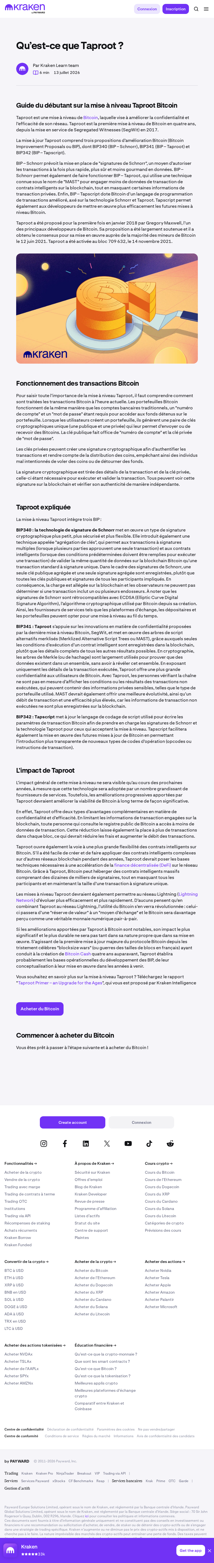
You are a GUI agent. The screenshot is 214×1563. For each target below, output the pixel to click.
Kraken (27, 1473)
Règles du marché (96, 1436)
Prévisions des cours (163, 1230)
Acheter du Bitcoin (91, 1270)
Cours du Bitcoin (159, 1172)
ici (87, 1516)
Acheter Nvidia (158, 1270)
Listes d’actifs (87, 1215)
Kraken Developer (91, 1194)
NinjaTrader (65, 1473)
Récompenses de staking (27, 1223)
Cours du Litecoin (160, 1215)
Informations (123, 1436)
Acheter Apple (158, 1284)
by (16, 1461)
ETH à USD (13, 1277)
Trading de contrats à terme (29, 1194)
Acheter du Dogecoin (94, 1284)
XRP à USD (14, 1284)
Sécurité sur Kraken (92, 1172)
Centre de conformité (21, 1436)
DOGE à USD (15, 1306)
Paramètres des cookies (116, 1429)
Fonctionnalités (20, 1163)
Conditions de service (62, 1436)
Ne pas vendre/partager (156, 1429)
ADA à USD (14, 1313)
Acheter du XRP (89, 1292)
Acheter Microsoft (161, 1306)
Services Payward (35, 1481)
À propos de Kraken (94, 1163)
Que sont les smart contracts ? (102, 1361)
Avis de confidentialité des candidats (165, 1436)
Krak (149, 1481)
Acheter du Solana (91, 1306)
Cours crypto (158, 1163)
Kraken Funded (18, 1244)
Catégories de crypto (164, 1223)
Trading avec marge (22, 1186)
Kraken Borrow (17, 1237)
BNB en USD (15, 1292)
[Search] (196, 9)
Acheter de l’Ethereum (95, 1277)
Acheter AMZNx (18, 1383)
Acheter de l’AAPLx (21, 1368)
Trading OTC (15, 1201)
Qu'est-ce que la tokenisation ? (102, 1375)
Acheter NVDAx (18, 1354)
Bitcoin (90, 117)
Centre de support (91, 1230)
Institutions (14, 1208)
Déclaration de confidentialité (70, 1429)
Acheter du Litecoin (92, 1313)
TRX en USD (15, 1321)
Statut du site (87, 1223)
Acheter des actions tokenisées (34, 1345)
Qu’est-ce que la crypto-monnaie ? (106, 1354)
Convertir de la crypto (26, 1261)
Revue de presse (89, 1201)
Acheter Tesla (157, 1277)
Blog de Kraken (88, 1186)
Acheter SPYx (16, 1375)
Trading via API (17, 1215)
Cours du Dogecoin (162, 1186)
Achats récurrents (20, 1230)
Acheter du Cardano (93, 1299)
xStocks (58, 1481)
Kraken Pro (44, 1473)
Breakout (84, 1473)
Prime (160, 1481)
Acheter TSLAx (17, 1361)
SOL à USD (14, 1299)
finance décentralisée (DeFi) (142, 865)
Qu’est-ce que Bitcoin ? (95, 1368)
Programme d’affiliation (95, 1208)
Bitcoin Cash (78, 954)
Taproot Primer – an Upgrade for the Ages (60, 983)
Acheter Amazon (160, 1292)
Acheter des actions (165, 1261)
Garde (183, 1481)
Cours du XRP (157, 1194)
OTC (172, 1481)
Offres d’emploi (88, 1179)
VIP (97, 1473)
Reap (100, 1481)
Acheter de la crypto (23, 1172)
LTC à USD (13, 1328)
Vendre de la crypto (22, 1179)
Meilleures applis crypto (96, 1383)
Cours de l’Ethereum (163, 1179)
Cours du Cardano (161, 1201)
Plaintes (82, 1237)
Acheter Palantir (159, 1299)
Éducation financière (95, 1345)
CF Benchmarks (81, 1481)
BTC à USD (14, 1270)
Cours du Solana (159, 1208)
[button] (209, 1551)
